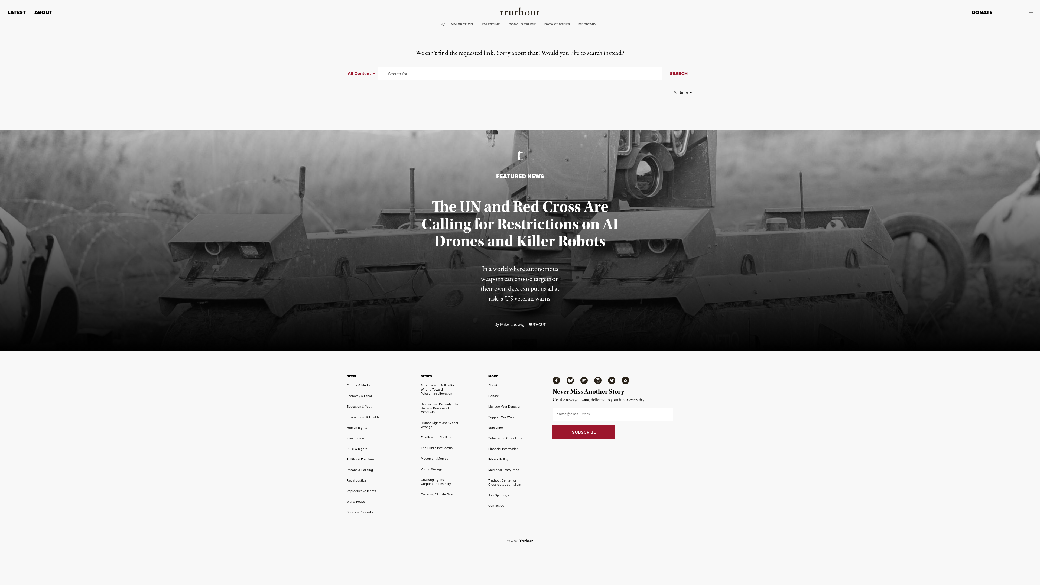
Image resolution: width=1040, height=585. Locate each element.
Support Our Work (501, 417)
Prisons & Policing (360, 469)
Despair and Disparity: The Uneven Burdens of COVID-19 (440, 408)
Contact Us (496, 505)
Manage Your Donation (504, 406)
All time (681, 92)
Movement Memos (434, 458)
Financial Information (503, 448)
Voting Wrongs (432, 469)
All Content (359, 73)
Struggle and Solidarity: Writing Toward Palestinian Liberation (438, 389)
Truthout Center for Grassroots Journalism (504, 482)
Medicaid (587, 24)
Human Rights (357, 427)
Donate (981, 12)
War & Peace (356, 501)
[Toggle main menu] (1017, 12)
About (43, 12)
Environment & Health (363, 417)
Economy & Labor (359, 396)
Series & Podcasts (360, 512)
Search (679, 73)
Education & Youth (360, 406)
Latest (17, 12)
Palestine (491, 24)
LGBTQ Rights (357, 448)
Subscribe (495, 427)
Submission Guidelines (505, 438)
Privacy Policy (498, 459)
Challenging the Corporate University (436, 481)
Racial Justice (356, 480)
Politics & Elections (361, 459)
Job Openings (498, 495)
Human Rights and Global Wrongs (439, 424)
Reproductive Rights (361, 491)
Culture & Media (358, 385)
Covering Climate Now (437, 494)
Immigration (461, 24)
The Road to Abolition (437, 437)
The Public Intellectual (437, 448)
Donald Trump (522, 24)
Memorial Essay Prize (503, 469)
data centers (557, 24)
